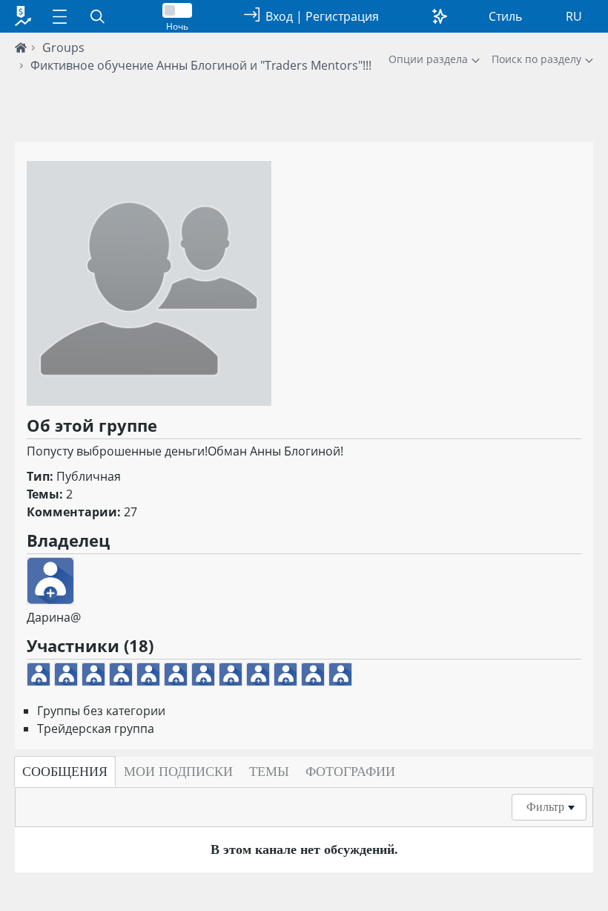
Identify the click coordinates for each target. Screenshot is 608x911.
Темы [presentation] (269, 771)
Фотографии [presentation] (350, 771)
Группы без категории (101, 711)
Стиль (505, 16)
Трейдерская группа (95, 728)
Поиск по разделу (536, 59)
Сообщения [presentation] (65, 771)
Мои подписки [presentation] (178, 771)
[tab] (65, 771)
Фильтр (545, 806)
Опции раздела (428, 59)
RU (574, 16)
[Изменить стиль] (440, 16)
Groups (63, 47)
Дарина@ (54, 617)
